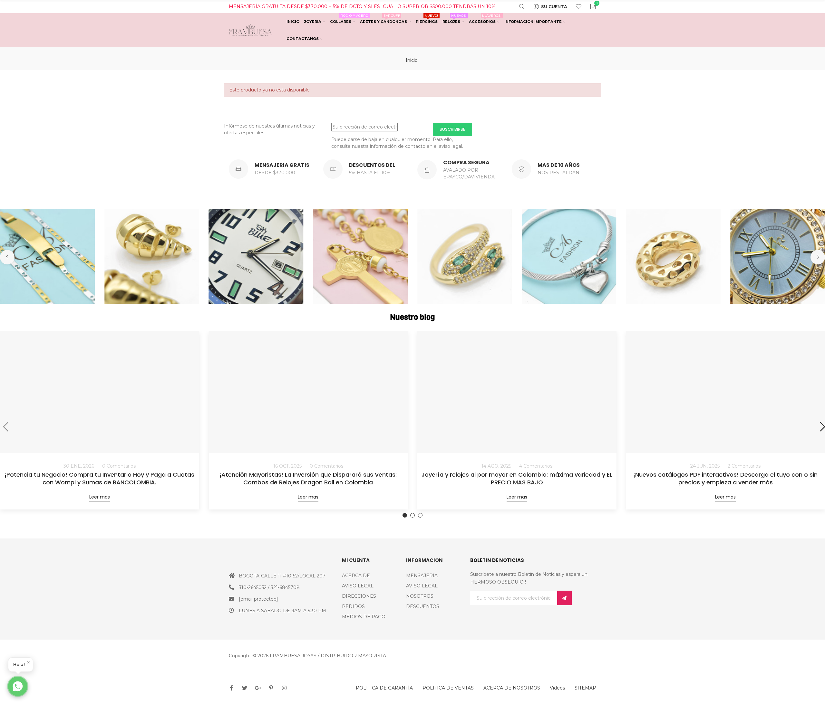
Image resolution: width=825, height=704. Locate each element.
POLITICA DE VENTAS (448, 688)
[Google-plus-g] (257, 687)
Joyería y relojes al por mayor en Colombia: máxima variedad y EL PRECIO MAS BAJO (517, 478)
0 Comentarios (119, 466)
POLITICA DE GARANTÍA (384, 688)
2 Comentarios (744, 466)
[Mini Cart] (589, 6)
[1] (564, 598)
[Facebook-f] (231, 687)
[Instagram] (284, 687)
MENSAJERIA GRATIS (282, 165)
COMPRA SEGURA (466, 162)
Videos (557, 688)
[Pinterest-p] (271, 687)
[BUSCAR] (517, 6)
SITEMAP (585, 688)
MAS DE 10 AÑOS (559, 165)
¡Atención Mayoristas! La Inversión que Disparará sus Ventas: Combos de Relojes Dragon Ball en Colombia (308, 478)
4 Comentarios (535, 466)
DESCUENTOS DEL (372, 165)
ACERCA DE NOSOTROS (511, 688)
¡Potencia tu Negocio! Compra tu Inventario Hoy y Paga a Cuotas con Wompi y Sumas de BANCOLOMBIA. (99, 478)
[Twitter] (244, 687)
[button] (7, 257)
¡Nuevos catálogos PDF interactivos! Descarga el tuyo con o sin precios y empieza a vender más (725, 478)
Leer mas (99, 497)
